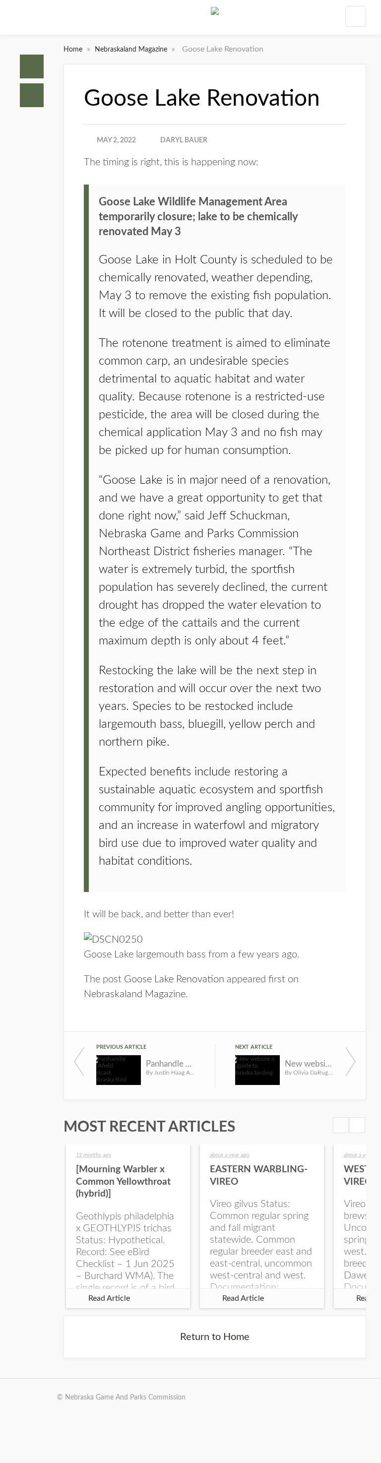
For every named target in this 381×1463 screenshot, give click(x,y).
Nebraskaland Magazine (132, 49)
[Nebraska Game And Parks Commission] (215, 19)
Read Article (109, 1298)
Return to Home (215, 1337)
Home (32, 66)
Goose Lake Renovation (174, 979)
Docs (32, 95)
